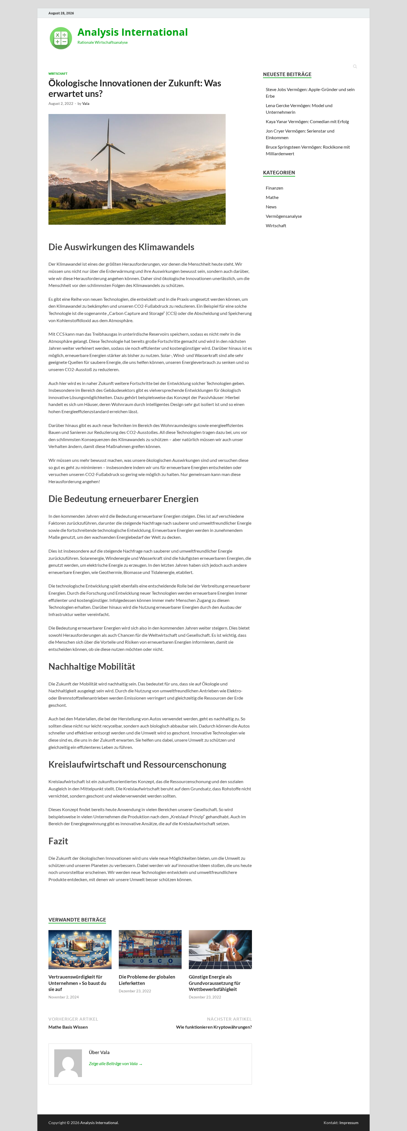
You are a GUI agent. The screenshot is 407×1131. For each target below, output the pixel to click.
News (271, 206)
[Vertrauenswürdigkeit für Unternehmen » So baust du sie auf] (80, 970)
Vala (85, 103)
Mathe (272, 197)
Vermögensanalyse (284, 216)
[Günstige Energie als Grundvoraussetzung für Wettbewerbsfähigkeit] (220, 970)
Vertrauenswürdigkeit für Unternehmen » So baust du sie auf (77, 983)
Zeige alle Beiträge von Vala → (116, 1063)
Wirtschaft (58, 74)
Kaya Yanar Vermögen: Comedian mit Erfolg (307, 121)
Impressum (349, 1122)
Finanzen (274, 187)
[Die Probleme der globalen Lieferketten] (150, 970)
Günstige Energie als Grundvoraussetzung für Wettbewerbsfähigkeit (215, 983)
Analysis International (133, 32)
